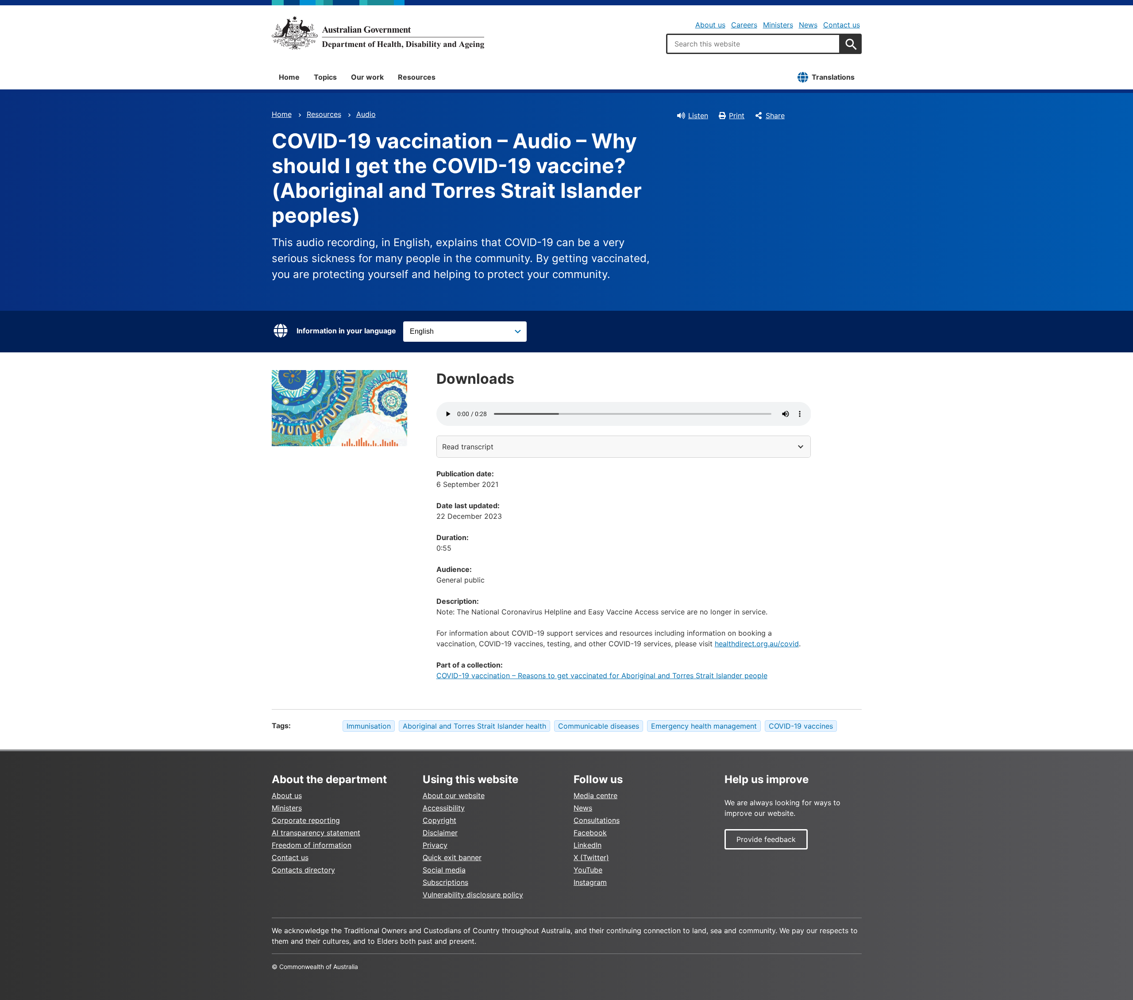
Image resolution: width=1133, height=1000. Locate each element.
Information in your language (346, 330)
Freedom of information (311, 845)
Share (775, 115)
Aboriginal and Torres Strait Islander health (474, 726)
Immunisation (369, 726)
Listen (698, 115)
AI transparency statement (316, 832)
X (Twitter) (591, 857)
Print (736, 115)
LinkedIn (587, 845)
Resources (416, 77)
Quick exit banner (452, 857)
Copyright (439, 820)
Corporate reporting (306, 820)
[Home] (378, 33)
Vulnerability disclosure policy (473, 894)
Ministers (778, 24)
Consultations (597, 820)
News (808, 24)
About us (710, 24)
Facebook (590, 832)
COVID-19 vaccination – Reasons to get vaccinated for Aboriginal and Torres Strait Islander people (601, 675)
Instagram (590, 882)
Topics (325, 77)
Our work (367, 77)
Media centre (595, 795)
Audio (366, 114)
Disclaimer (440, 832)
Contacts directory (303, 869)
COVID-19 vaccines (801, 726)
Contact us (841, 24)
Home (289, 77)
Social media (444, 869)
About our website (454, 795)
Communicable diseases (598, 726)
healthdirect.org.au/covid (757, 643)
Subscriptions (445, 882)
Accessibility (444, 807)
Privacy (435, 845)
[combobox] (753, 44)
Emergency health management (704, 726)
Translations (833, 77)
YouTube (588, 869)
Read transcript (467, 446)
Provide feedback (766, 839)
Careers (744, 24)
